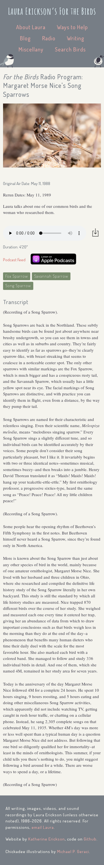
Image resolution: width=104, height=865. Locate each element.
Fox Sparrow (16, 276)
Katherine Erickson (46, 839)
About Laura (30, 27)
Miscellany (31, 49)
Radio (48, 38)
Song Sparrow (18, 285)
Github (90, 839)
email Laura (43, 827)
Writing (75, 38)
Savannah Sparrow (51, 276)
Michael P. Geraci (73, 851)
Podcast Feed (14, 259)
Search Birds (70, 49)
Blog (25, 38)
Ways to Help (72, 27)
